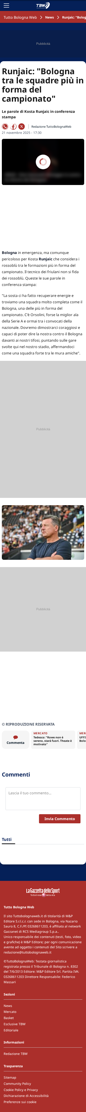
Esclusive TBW (14, 1024)
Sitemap (10, 1077)
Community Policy (17, 1083)
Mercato (10, 1011)
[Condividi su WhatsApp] (5, 126)
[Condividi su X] (21, 126)
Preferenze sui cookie (20, 1102)
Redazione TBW (16, 1053)
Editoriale (11, 1030)
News (49, 17)
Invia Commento (59, 818)
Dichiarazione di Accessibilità (26, 1096)
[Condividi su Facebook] (13, 126)
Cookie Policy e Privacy (21, 1090)
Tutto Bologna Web (20, 17)
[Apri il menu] (6, 5)
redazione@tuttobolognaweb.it (27, 952)
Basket (9, 1018)
